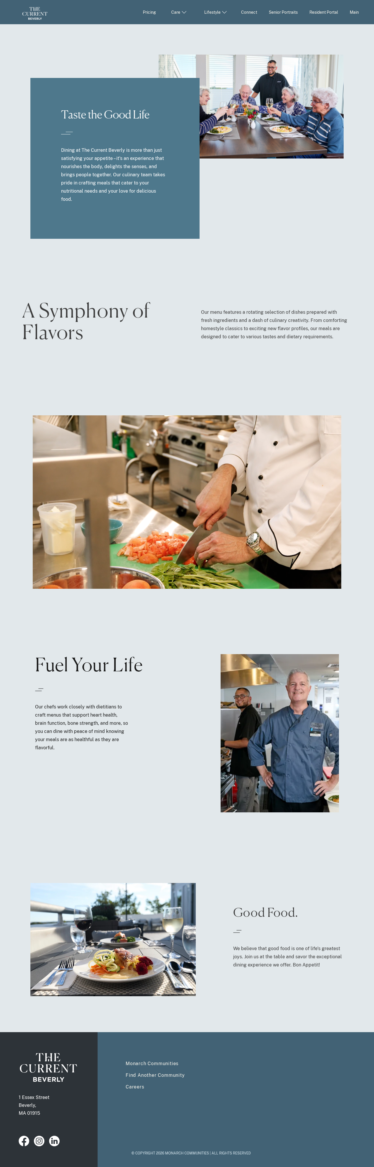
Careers (135, 1087)
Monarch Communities (152, 1063)
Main (354, 12)
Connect (249, 12)
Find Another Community (155, 1075)
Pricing (149, 12)
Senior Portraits (283, 12)
